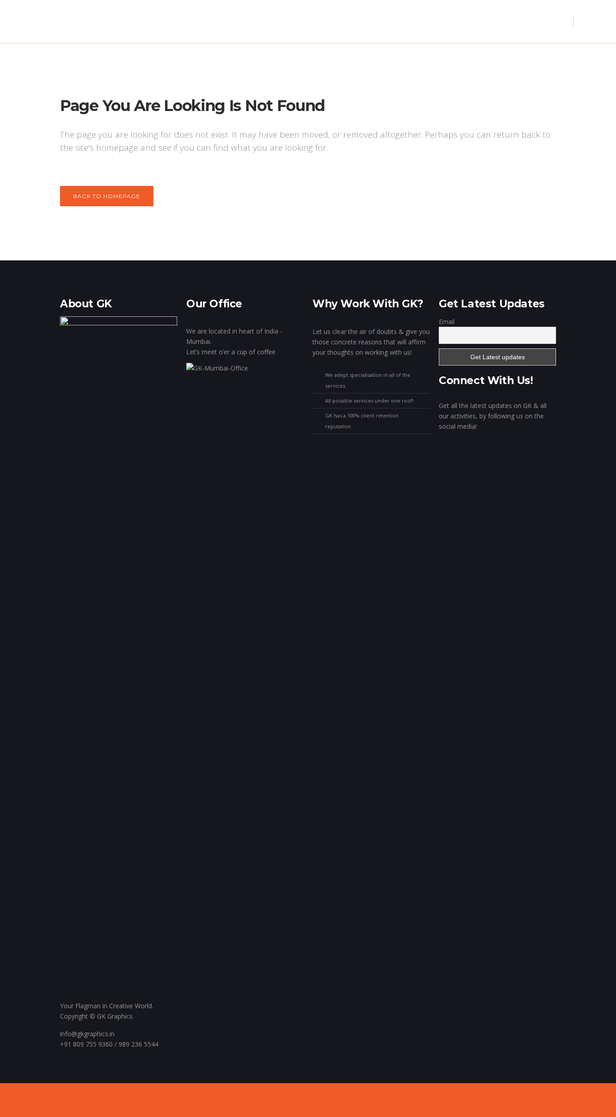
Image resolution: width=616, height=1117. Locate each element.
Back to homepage (106, 196)
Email (447, 321)
